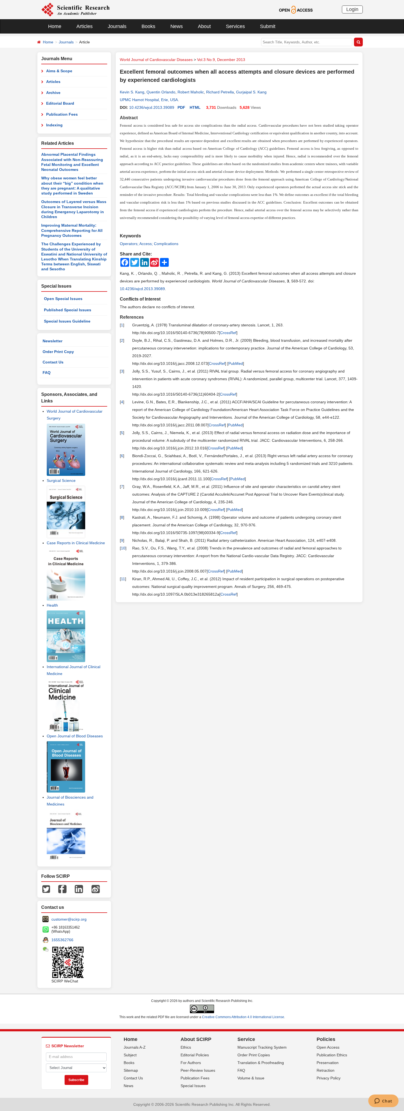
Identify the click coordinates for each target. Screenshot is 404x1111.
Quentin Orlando (160, 92)
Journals (117, 26)
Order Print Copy (58, 351)
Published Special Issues (67, 310)
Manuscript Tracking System (262, 1047)
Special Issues (193, 1086)
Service (246, 1039)
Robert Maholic (191, 92)
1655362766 (62, 940)
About (204, 26)
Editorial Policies (195, 1055)
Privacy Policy (329, 1078)
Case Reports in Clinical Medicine (76, 543)
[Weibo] (96, 888)
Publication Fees (62, 114)
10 (123, 548)
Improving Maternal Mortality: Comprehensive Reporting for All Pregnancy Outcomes (72, 230)
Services (235, 26)
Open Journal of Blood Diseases (75, 736)
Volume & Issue (250, 1078)
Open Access (328, 1047)
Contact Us (53, 362)
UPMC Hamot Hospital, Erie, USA (149, 100)
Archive (53, 92)
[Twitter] (46, 888)
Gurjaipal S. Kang (251, 92)
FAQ (47, 372)
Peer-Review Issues (198, 1070)
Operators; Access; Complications (149, 243)
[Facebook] (62, 888)
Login (352, 9)
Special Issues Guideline (67, 321)
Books (148, 26)
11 (123, 579)
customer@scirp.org (69, 919)
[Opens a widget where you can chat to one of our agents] (383, 1101)
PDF (181, 107)
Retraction (325, 1070)
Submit (267, 26)
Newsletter (52, 341)
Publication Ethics (332, 1055)
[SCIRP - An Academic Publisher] (75, 9)
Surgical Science (61, 480)
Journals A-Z (135, 1047)
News (176, 26)
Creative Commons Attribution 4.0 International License (243, 1017)
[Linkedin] (79, 888)
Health (52, 605)
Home (54, 26)
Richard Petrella (220, 92)
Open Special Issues (63, 298)
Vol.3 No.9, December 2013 (221, 59)
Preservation (328, 1062)
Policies (326, 1039)
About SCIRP (196, 1039)
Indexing (54, 125)
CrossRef (228, 332)
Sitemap (131, 1070)
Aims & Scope (59, 71)
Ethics (186, 1047)
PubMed (235, 363)
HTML (195, 107)
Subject (130, 1055)
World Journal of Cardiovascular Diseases (156, 59)
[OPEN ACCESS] (296, 9)
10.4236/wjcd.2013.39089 (151, 107)
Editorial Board (60, 103)
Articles (84, 26)
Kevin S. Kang (132, 92)
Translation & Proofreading (260, 1062)
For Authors (191, 1062)
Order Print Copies (253, 1055)
